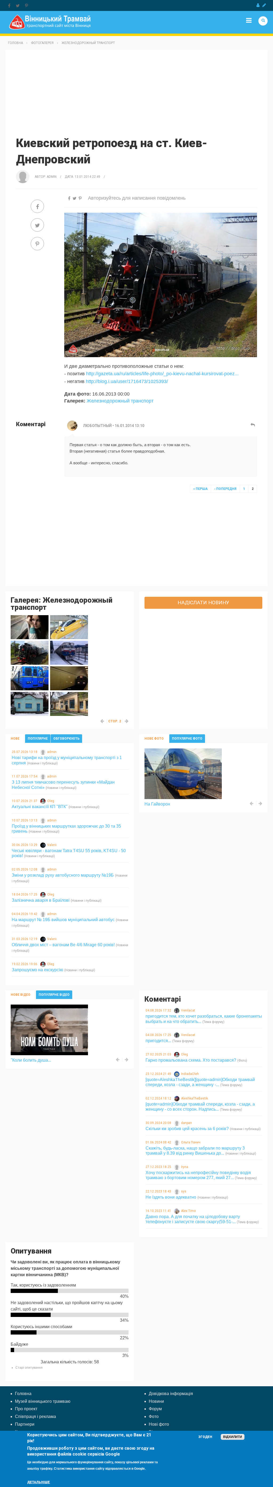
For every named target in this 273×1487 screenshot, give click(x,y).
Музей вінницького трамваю (42, 1401)
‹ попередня (225, 489)
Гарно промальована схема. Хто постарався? (191, 1060)
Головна (15, 43)
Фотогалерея (42, 43)
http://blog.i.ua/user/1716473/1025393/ (127, 381)
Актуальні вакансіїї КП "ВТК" (39, 806)
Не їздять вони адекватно (171, 1197)
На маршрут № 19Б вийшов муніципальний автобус (63, 919)
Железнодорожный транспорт (88, 43)
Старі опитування (29, 1367)
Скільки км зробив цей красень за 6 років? (187, 1128)
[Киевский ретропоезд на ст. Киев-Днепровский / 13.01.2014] (30, 652)
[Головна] (49, 21)
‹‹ (102, 721)
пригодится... (158, 1040)
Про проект (26, 1409)
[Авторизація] (258, 5)
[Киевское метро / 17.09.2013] (69, 678)
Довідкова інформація (171, 1393)
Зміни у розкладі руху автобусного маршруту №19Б (63, 875)
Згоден (205, 1436)
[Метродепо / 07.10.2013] (30, 678)
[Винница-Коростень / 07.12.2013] (69, 652)
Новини (156, 1401)
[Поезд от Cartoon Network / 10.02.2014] (69, 627)
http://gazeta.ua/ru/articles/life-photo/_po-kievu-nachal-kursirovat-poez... (162, 373)
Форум (155, 1409)
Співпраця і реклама (35, 1416)
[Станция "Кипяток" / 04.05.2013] (30, 704)
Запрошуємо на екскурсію (37, 970)
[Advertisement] (136, 92)
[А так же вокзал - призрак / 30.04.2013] (69, 704)
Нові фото (159, 1424)
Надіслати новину (203, 602)
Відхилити (232, 1437)
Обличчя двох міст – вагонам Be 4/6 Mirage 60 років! (63, 944)
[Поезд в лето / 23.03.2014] (30, 627)
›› (127, 721)
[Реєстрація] (264, 5)
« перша (200, 489)
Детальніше (38, 1482)
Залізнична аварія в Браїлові (41, 900)
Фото (154, 1416)
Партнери (24, 1424)
